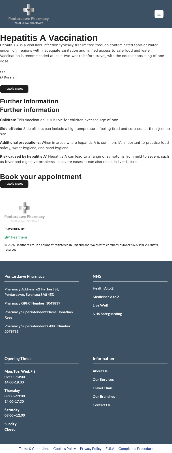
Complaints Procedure (135, 448)
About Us (100, 371)
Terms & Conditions (34, 448)
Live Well (100, 305)
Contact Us (101, 405)
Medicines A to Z (106, 296)
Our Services (103, 379)
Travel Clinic (103, 388)
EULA (109, 448)
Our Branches (104, 396)
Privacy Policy (90, 448)
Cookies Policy (64, 448)
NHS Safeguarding (107, 313)
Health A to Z (103, 288)
